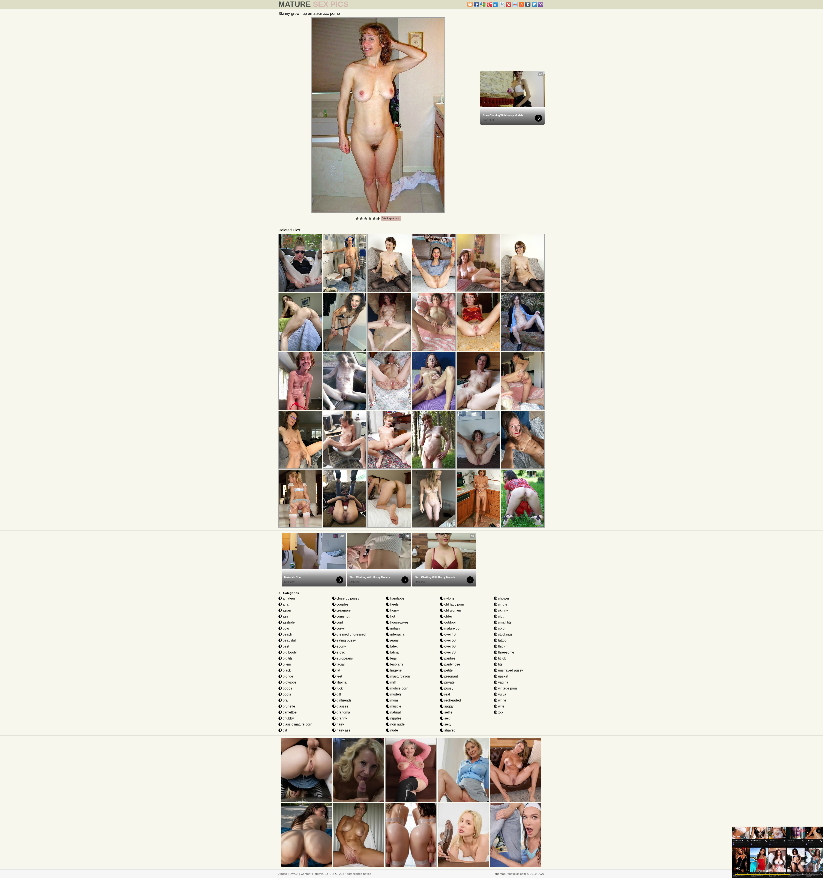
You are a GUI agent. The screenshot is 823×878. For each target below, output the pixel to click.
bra (285, 700)
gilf (338, 694)
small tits (504, 622)
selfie (447, 712)
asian (286, 610)
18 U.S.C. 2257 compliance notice (348, 873)
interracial (397, 634)
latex (393, 646)
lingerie (395, 670)
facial (340, 664)
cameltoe (289, 712)
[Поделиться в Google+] (489, 4)
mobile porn (398, 688)
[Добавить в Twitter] (534, 4)
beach (287, 634)
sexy (447, 724)
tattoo (501, 640)
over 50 (449, 640)
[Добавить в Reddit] (515, 4)
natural (395, 712)
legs (393, 658)
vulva (501, 694)
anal (285, 604)
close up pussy (347, 598)
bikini (286, 664)
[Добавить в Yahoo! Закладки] (540, 4)
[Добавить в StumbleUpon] (521, 4)
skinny (502, 610)
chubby (288, 718)
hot (392, 616)
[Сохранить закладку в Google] (482, 4)
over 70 (449, 652)
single (502, 604)
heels (394, 604)
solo (501, 628)
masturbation (399, 676)
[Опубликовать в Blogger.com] (470, 4)
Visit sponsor (391, 218)
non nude (397, 724)
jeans (394, 640)
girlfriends (343, 700)
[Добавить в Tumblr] (527, 4)
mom (393, 700)
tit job (501, 658)
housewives (398, 622)
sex (446, 718)
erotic (340, 652)
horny (394, 610)
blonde (287, 676)
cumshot (342, 616)
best (285, 646)
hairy (340, 724)
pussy (448, 688)
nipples (395, 718)
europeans (344, 658)
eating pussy (346, 640)
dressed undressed (351, 634)
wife (500, 706)
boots (286, 694)
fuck (339, 688)
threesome (505, 652)
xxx (500, 712)
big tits (287, 658)
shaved (449, 730)
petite (448, 670)
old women (452, 610)
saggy (448, 706)
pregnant (450, 676)
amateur (288, 598)
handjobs (396, 598)
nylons (448, 598)
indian (394, 628)
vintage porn (507, 688)
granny (341, 718)
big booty (289, 652)
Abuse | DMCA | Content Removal (301, 873)
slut (500, 616)
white (501, 700)
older (447, 616)
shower (503, 598)
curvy (340, 628)
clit (284, 730)
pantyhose (451, 664)
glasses (342, 706)
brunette (288, 706)
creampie (343, 610)
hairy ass (343, 730)
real (446, 694)
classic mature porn (297, 724)
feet (339, 676)
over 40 (449, 634)
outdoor (449, 622)
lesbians (396, 664)
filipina (341, 682)
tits (499, 664)
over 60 (449, 646)
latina (394, 652)
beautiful (289, 640)
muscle (395, 706)
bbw (285, 628)
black (286, 670)
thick (501, 646)
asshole (288, 622)
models (395, 694)
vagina (502, 682)
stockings (504, 634)
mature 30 (451, 628)
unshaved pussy (510, 670)
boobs (287, 688)
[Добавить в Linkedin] (495, 4)
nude (393, 730)
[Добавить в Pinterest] (508, 4)
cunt (339, 622)
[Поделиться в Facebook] (476, 4)
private (449, 682)
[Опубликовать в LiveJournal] (502, 4)
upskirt (502, 676)
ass (285, 616)
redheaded (452, 700)
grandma (343, 712)
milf (392, 682)
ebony (341, 646)
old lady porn (453, 604)
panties (449, 658)
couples (342, 604)
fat (338, 670)
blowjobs (289, 682)
